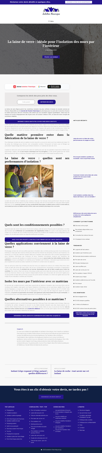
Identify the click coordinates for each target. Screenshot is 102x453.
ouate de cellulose (34, 308)
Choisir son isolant (51, 57)
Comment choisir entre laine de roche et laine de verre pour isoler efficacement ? (85, 176)
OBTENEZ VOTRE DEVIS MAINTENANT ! (78, 2)
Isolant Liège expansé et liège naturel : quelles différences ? (29, 372)
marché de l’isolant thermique (30, 111)
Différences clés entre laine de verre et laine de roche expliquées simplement (85, 215)
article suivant (59, 368)
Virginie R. (20, 329)
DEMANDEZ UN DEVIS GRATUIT (51, 397)
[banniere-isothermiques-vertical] (37, 220)
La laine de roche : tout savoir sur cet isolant (71, 372)
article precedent (41, 368)
